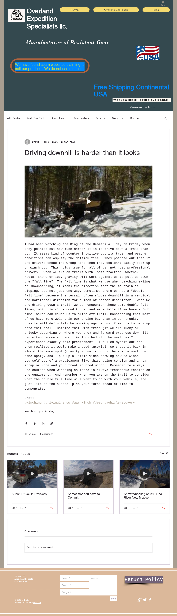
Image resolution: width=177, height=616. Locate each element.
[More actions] (150, 142)
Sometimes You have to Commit (84, 495)
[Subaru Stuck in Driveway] (32, 474)
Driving (100, 118)
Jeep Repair (59, 118)
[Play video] (88, 201)
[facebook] (150, 600)
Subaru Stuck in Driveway (29, 494)
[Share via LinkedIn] (43, 423)
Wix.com (37, 602)
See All (165, 453)
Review (134, 118)
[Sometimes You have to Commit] (89, 474)
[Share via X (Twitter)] (34, 423)
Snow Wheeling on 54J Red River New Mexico (143, 495)
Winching (117, 118)
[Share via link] (51, 423)
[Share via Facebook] (26, 423)
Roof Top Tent (36, 118)
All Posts (13, 118)
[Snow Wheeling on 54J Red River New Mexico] (145, 474)
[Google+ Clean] (139, 600)
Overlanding (81, 118)
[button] (163, 3)
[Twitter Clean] (145, 600)
